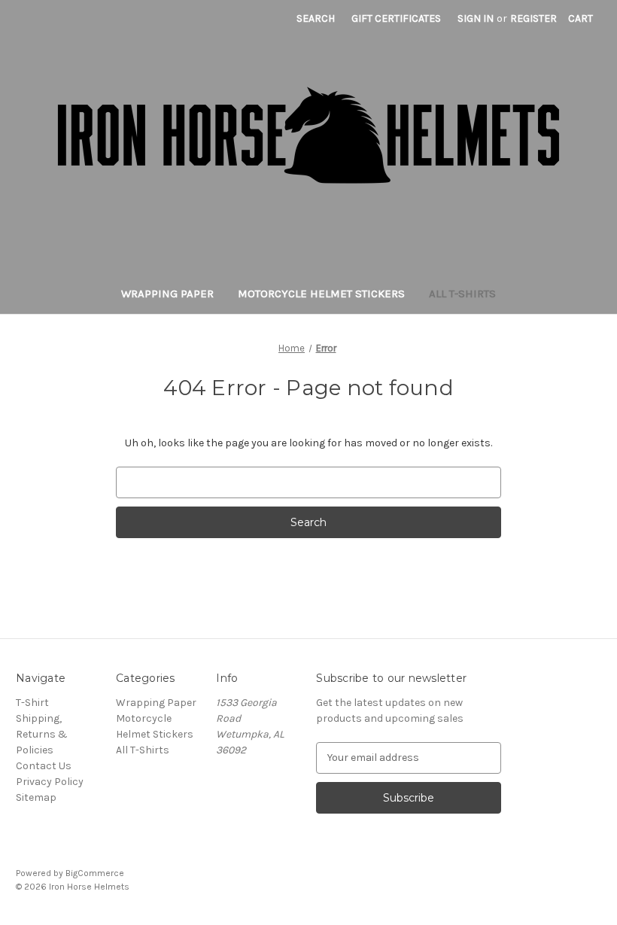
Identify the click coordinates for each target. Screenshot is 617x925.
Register (533, 18)
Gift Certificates (396, 18)
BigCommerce (94, 873)
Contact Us (43, 765)
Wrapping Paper (167, 293)
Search (315, 18)
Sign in (475, 18)
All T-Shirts (462, 293)
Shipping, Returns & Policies (42, 734)
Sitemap (36, 797)
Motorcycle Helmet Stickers (321, 293)
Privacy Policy (50, 781)
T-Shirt (32, 702)
